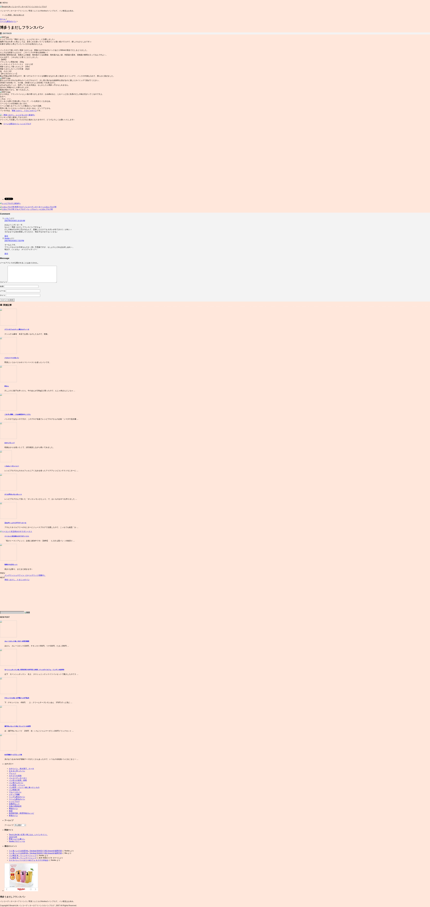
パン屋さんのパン (16, 783)
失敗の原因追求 (15, 806)
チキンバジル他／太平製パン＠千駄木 (16, 698)
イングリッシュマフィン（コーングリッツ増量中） (25, 575)
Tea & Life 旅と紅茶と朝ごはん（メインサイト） (28, 835)
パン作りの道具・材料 (18, 780)
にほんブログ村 (50, 207)
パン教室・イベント (17, 785)
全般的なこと (14, 804)
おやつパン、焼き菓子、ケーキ (21, 769)
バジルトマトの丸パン (11, 358)
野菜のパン (13, 816)
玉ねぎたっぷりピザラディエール (15, 523)
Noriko (7, 238)
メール (2, 291)
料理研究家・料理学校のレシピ (21, 813)
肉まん (6, 386)
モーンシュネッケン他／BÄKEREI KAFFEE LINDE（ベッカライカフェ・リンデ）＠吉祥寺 (34, 669)
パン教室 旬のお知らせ (14, 15)
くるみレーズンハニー (11, 466)
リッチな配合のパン (17, 797)
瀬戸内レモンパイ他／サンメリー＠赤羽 (17, 726)
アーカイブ (8, 825)
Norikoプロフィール (17, 841)
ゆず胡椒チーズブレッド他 (13, 754)
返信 (6, 236)
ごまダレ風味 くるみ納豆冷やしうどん (17, 414)
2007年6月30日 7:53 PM (14, 241)
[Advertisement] (19, 144)
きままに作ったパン (17, 771)
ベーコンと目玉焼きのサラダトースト (16, 536)
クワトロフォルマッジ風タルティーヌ (16, 329)
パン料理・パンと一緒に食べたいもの (24, 787)
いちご (7, 218)
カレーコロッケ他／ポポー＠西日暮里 (16, 641)
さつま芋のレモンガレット (13, 494)
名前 (2, 286)
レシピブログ (25, 124)
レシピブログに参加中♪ (11, 203)
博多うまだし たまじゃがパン (24, 111)
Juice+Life (13, 837)
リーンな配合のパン (11, 124)
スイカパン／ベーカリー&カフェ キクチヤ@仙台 (28, 860)
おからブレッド (9, 443)
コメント (3, 282)
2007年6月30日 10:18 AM (14, 221)
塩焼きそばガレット (11, 564)
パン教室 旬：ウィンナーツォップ (22, 855)
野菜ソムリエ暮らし (17, 839)
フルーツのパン (15, 792)
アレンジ (12, 773)
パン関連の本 (14, 790)
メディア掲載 (14, 794)
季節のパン (13, 808)
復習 (11, 811)
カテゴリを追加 (15, 776)
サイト (2, 295)
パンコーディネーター (18, 778)
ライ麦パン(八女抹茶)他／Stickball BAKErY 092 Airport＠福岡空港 (35, 851)
